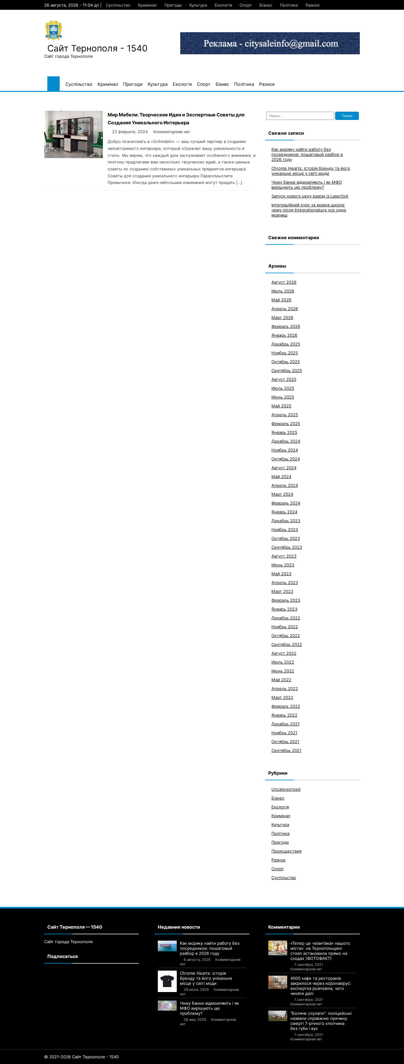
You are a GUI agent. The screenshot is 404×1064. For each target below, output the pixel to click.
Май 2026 (281, 299)
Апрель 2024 (284, 485)
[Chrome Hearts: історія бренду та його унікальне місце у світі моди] (167, 981)
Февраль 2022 (285, 706)
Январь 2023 (284, 609)
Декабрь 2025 (285, 343)
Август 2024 (283, 467)
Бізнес (265, 5)
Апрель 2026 (284, 308)
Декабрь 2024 (285, 441)
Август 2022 (283, 653)
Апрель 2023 (284, 582)
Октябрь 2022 (285, 635)
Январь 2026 (284, 335)
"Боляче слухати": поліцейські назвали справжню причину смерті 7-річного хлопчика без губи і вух (321, 1021)
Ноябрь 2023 (284, 529)
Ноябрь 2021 (284, 732)
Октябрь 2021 (285, 741)
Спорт (246, 5)
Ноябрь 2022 (284, 626)
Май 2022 (281, 679)
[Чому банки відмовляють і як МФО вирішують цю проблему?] (167, 1006)
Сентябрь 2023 (286, 547)
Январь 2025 (284, 432)
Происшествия (286, 851)
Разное (313, 5)
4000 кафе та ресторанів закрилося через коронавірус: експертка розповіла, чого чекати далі (320, 986)
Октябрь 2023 (285, 538)
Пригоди (173, 5)
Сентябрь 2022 (286, 644)
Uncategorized (285, 789)
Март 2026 (282, 317)
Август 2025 (283, 379)
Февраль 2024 (285, 502)
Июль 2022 (282, 662)
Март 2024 (282, 494)
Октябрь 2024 (285, 458)
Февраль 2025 (285, 423)
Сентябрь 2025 (286, 370)
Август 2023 (283, 556)
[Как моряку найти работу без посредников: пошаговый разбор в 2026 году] (167, 946)
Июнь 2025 (282, 396)
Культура (198, 5)
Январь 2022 (284, 715)
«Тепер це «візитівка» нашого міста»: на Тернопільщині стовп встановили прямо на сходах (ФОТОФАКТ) (320, 951)
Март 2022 (282, 697)
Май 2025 (281, 405)
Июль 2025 (282, 388)
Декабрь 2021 (285, 723)
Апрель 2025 (284, 414)
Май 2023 (281, 573)
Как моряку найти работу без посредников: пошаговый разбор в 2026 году (307, 154)
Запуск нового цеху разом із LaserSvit (309, 195)
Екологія (223, 5)
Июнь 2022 (282, 670)
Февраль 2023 (285, 600)
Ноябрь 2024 (284, 449)
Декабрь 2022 (285, 617)
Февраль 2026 (285, 326)
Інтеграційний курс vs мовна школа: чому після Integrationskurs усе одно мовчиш (308, 209)
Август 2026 (283, 282)
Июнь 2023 (282, 564)
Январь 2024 (284, 511)
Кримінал (147, 5)
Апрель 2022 (284, 688)
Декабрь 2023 (285, 520)
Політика (289, 5)
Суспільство (118, 5)
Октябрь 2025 (285, 361)
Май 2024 (281, 476)
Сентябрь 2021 (286, 750)
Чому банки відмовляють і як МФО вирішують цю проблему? (306, 185)
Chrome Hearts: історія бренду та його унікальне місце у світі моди (310, 171)
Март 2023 (282, 591)
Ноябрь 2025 (284, 352)
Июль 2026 (282, 290)
